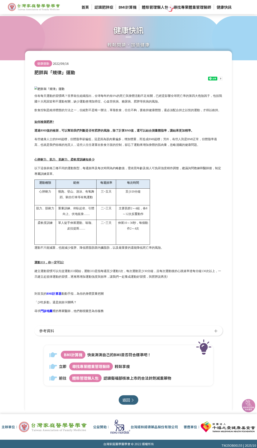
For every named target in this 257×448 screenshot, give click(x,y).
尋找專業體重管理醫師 (192, 7)
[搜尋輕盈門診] (248, 405)
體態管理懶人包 (155, 7)
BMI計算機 (73, 354)
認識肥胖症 (103, 7)
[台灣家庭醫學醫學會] (34, 7)
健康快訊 (224, 7)
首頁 (85, 7)
